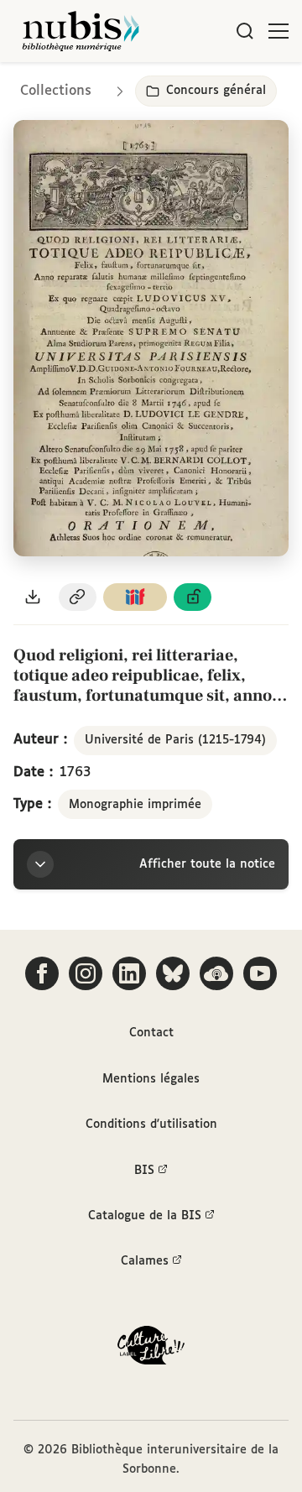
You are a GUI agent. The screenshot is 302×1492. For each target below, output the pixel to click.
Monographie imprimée (135, 805)
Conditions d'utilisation (151, 1124)
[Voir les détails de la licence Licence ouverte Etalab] (193, 597)
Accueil (218, 86)
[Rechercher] (245, 31)
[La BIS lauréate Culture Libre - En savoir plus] (151, 1349)
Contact (151, 1033)
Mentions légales (151, 1079)
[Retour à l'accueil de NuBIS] (80, 31)
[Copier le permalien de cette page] (78, 597)
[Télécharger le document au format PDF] (32, 597)
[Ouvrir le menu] (278, 31)
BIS (144, 1170)
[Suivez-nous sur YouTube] (260, 973)
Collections (55, 91)
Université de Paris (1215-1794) (175, 740)
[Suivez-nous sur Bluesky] (173, 973)
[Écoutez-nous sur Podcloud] (216, 973)
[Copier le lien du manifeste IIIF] (135, 597)
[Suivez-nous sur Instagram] (85, 973)
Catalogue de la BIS (144, 1216)
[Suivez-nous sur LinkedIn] (129, 973)
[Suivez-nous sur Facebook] (42, 973)
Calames (145, 1261)
